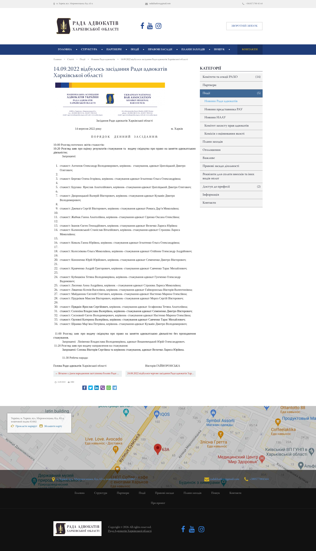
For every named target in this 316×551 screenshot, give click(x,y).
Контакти (209, 203)
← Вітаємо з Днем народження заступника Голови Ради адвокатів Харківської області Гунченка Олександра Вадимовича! (88, 373)
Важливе (209, 158)
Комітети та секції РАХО (232, 77)
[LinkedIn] (96, 388)
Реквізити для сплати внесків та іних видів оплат (228, 176)
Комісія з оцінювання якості (224, 134)
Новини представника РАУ (223, 109)
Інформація (211, 195)
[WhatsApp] (108, 388)
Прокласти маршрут (26, 426)
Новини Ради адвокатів (221, 101)
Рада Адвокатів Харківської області (130, 531)
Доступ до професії (232, 186)
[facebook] (142, 27)
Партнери (209, 85)
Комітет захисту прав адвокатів (226, 125)
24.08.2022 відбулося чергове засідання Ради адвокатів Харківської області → (161, 373)
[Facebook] (84, 388)
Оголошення (212, 150)
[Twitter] (90, 388)
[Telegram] (114, 388)
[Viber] (102, 388)
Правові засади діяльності (221, 166)
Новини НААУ (215, 117)
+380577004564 (259, 479)
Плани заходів (213, 142)
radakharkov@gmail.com (224, 479)
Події (232, 93)
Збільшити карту (53, 426)
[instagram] (159, 27)
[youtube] (150, 27)
